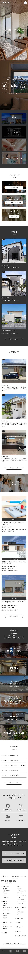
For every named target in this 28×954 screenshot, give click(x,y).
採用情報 (5, 893)
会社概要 (5, 888)
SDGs (4, 895)
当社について (5, 886)
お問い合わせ (19, 927)
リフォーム (18, 886)
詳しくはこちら (14, 339)
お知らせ (18, 931)
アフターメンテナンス (21, 901)
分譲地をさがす (21, 809)
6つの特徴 (5, 928)
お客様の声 (18, 922)
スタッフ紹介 (6, 897)
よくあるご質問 (20, 903)
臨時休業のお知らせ (13, 755)
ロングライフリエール (21, 890)
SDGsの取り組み (7, 809)
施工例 (4, 905)
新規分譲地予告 (20, 911)
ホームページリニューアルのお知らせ (18, 765)
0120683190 (15, 853)
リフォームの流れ (20, 899)
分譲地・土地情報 (20, 907)
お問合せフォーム (16, 860)
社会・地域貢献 (6, 890)
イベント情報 (19, 918)
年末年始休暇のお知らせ (15, 775)
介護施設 (5, 917)
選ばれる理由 (19, 893)
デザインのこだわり (7, 907)
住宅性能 (7, 820)
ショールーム (20, 820)
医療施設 (5, 915)
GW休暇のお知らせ (13, 770)
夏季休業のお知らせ (13, 760)
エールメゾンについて (7, 926)
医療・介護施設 (6, 913)
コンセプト (19, 888)
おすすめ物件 (19, 914)
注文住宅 (4, 901)
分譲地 (18, 909)
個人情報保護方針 (20, 935)
